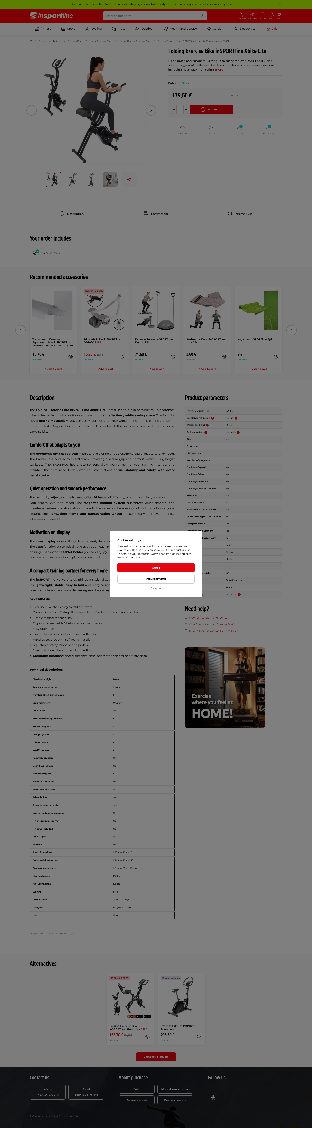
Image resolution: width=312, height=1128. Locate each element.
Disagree (156, 588)
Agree (156, 567)
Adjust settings (156, 578)
